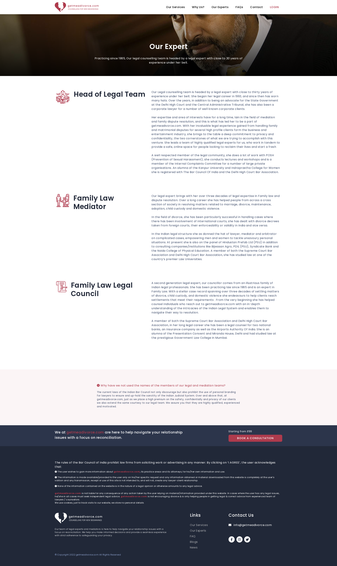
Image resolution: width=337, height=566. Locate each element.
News (193, 547)
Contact (256, 7)
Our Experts (220, 7)
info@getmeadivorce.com (252, 525)
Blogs (194, 542)
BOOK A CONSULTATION (255, 438)
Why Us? (198, 7)
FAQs (239, 7)
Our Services (175, 7)
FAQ (193, 536)
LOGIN (274, 7)
